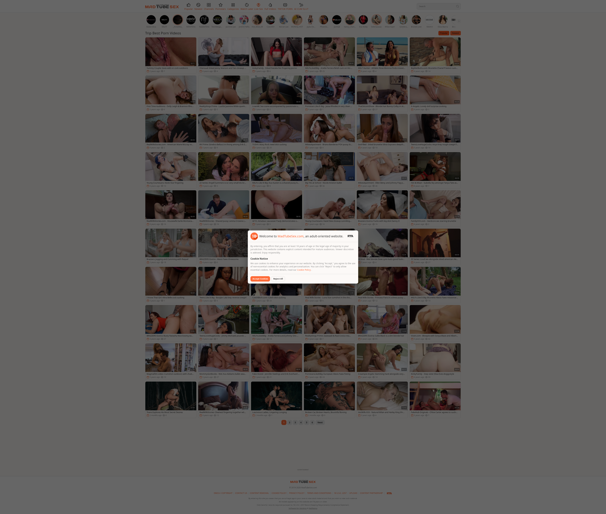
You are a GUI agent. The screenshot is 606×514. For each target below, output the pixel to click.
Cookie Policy (304, 269)
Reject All (278, 278)
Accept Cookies (260, 278)
